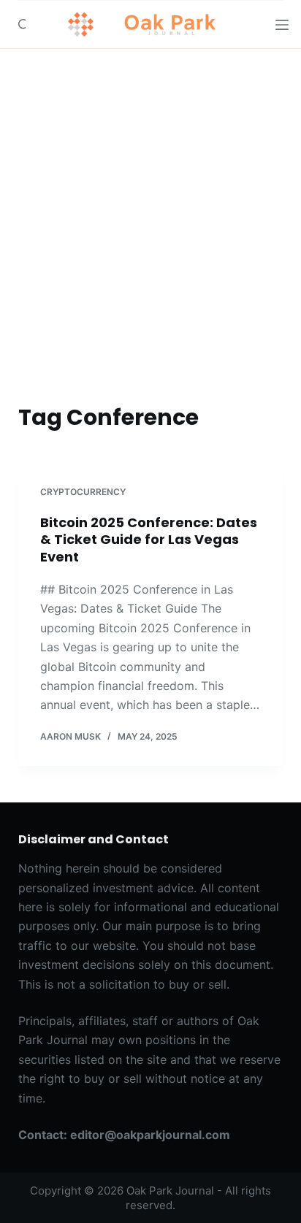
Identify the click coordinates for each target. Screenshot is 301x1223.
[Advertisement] (150, 206)
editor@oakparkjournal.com (150, 1134)
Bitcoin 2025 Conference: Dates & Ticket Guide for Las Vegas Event (148, 539)
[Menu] (282, 24)
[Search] (23, 24)
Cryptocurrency (83, 491)
